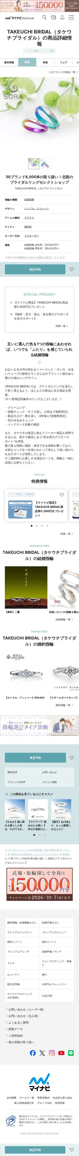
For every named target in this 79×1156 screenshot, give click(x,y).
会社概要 (12, 1097)
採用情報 (60, 1102)
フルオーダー (31, 235)
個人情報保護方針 (24, 1102)
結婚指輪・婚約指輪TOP (46, 849)
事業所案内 (43, 1097)
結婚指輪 (29, 199)
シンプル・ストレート (36, 208)
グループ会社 (44, 1102)
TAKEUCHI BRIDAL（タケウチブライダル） (34, 854)
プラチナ (29, 217)
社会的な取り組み (62, 1097)
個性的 (28, 226)
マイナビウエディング (17, 849)
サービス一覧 (26, 1097)
